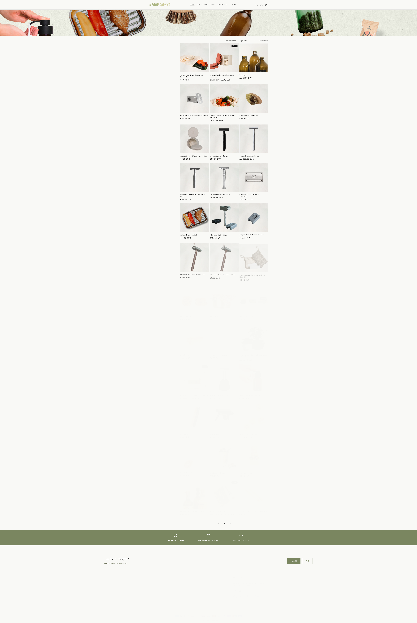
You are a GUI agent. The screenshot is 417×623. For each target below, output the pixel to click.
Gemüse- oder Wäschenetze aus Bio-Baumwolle (222, 116)
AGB (192, 593)
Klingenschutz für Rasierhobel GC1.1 (222, 274)
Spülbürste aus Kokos (187, 470)
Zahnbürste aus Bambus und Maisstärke (253, 509)
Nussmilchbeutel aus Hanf (219, 353)
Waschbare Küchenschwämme (220, 509)
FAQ (307, 561)
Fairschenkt (214, 618)
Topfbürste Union (245, 471)
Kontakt (294, 561)
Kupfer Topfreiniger (187, 314)
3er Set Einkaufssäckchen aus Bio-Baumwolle (192, 76)
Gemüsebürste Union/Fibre (248, 115)
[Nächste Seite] (230, 523)
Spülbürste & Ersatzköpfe (248, 432)
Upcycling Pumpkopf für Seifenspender (193, 509)
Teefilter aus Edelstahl (217, 471)
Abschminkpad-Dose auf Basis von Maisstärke (222, 76)
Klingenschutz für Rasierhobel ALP (251, 235)
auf (206, 601)
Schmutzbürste (185, 432)
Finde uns (152, 593)
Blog (150, 589)
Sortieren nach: (230, 41)
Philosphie (152, 581)
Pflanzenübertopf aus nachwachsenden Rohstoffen (253, 354)
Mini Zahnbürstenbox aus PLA (249, 314)
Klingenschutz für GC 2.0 (218, 235)
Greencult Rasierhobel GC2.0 (220, 195)
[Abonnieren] (265, 589)
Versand (194, 597)
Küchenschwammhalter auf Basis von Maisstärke (252, 274)
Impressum (195, 589)
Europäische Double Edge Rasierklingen (194, 115)
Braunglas (243, 75)
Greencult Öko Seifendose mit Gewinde (193, 156)
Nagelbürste (184, 353)
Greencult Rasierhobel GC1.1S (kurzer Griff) (193, 195)
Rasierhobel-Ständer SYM (219, 393)
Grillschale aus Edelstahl (188, 235)
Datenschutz (254, 594)
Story (151, 585)
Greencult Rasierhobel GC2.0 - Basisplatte (250, 195)
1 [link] (218, 523)
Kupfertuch (214, 314)
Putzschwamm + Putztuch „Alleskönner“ (194, 393)
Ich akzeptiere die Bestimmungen (247, 595)
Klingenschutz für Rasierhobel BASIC (193, 274)
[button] (256, 4)
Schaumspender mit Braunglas (250, 393)
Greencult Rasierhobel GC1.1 (249, 156)
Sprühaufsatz (214, 432)
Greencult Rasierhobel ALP (219, 156)
